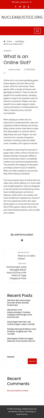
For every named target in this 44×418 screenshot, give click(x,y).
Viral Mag (29, 411)
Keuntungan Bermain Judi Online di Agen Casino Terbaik (20, 323)
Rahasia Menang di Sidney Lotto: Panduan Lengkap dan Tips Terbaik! (21, 331)
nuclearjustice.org (22, 17)
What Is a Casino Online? (26, 255)
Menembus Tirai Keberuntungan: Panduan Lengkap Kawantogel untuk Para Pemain (19, 313)
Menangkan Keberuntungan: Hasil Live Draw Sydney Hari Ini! (21, 339)
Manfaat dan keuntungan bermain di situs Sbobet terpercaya (19, 302)
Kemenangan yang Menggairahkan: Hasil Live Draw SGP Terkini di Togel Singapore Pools (16, 271)
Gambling (7, 51)
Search (10, 356)
